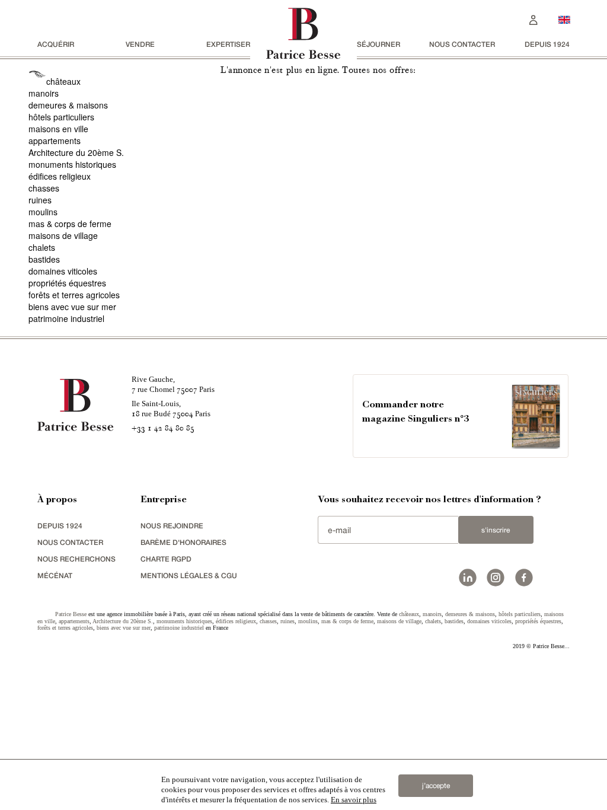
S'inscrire (495, 530)
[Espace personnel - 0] (533, 18)
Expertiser (228, 44)
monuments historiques (72, 164)
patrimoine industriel (66, 318)
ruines (40, 200)
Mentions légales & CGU (188, 575)
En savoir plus (353, 799)
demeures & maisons (68, 105)
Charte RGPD (165, 558)
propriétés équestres (67, 283)
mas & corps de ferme (69, 223)
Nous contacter (462, 44)
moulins (42, 212)
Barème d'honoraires (183, 542)
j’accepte (436, 786)
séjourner (378, 44)
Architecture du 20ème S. (76, 152)
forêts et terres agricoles (74, 295)
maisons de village (63, 235)
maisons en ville (58, 129)
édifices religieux (59, 176)
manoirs (43, 93)
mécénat (54, 575)
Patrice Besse (71, 614)
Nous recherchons (76, 558)
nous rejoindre (171, 525)
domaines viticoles (62, 271)
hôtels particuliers (61, 117)
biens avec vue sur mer (72, 306)
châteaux (63, 81)
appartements (54, 140)
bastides (44, 259)
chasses (43, 188)
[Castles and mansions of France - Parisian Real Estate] (564, 19)
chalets (41, 247)
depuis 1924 (547, 44)
